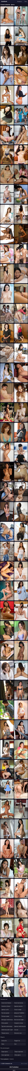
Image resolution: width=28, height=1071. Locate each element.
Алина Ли (4, 1040)
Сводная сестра (18, 1023)
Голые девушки (4, 1059)
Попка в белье (18, 1016)
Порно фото (4, 1051)
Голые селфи (17, 1009)
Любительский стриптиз (7, 1029)
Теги (25, 1)
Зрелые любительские (20, 1026)
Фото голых (24, 1063)
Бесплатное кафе (19, 1019)
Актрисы (19, 1)
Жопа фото (18, 1055)
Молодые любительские (7, 1019)
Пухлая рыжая (5, 1013)
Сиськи (16, 1029)
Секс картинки (5, 1055)
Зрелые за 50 (4, 1009)
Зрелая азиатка (18, 1006)
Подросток (17, 1040)
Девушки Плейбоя (19, 1013)
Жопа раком (4, 1023)
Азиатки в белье (5, 1006)
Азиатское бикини (6, 1003)
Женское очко (18, 1033)
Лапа (2, 1044)
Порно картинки (19, 1051)
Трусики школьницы (6, 1026)
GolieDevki (4, 1)
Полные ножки (5, 1016)
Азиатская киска (18, 1003)
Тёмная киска (5, 1033)
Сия (15, 1044)
